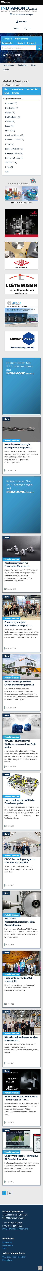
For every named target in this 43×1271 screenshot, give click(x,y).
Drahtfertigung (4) (12, 117)
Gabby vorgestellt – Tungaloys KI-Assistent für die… (21, 1157)
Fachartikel (7, 43)
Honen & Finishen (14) (14, 139)
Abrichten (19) (11, 103)
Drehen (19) (10, 121)
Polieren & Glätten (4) (14, 158)
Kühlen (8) (9, 144)
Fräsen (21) (10, 130)
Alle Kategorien (13, 54)
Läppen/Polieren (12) (14, 149)
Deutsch (16, 28)
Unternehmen (21, 38)
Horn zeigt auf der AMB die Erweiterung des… (19, 802)
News (20, 43)
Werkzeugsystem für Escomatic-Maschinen (16, 564)
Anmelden (23, 22)
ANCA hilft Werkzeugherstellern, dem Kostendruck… (19, 922)
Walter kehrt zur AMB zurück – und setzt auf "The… (20, 1098)
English (27, 28)
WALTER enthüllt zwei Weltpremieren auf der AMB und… (20, 744)
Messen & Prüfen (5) (13, 153)
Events (30, 43)
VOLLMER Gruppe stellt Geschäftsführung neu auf (19, 683)
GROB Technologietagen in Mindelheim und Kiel (19, 861)
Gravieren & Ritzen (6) (14, 135)
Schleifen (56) (11, 162)
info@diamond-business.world (15, 1228)
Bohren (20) (10, 112)
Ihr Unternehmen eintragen (23, 14)
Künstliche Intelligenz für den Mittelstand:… (21, 1039)
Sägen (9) (9, 167)
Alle (6, 89)
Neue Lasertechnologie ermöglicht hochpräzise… (18, 446)
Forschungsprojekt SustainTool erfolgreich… (18, 624)
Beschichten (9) (11, 108)
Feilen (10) (9, 126)
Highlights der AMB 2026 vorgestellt (18, 979)
